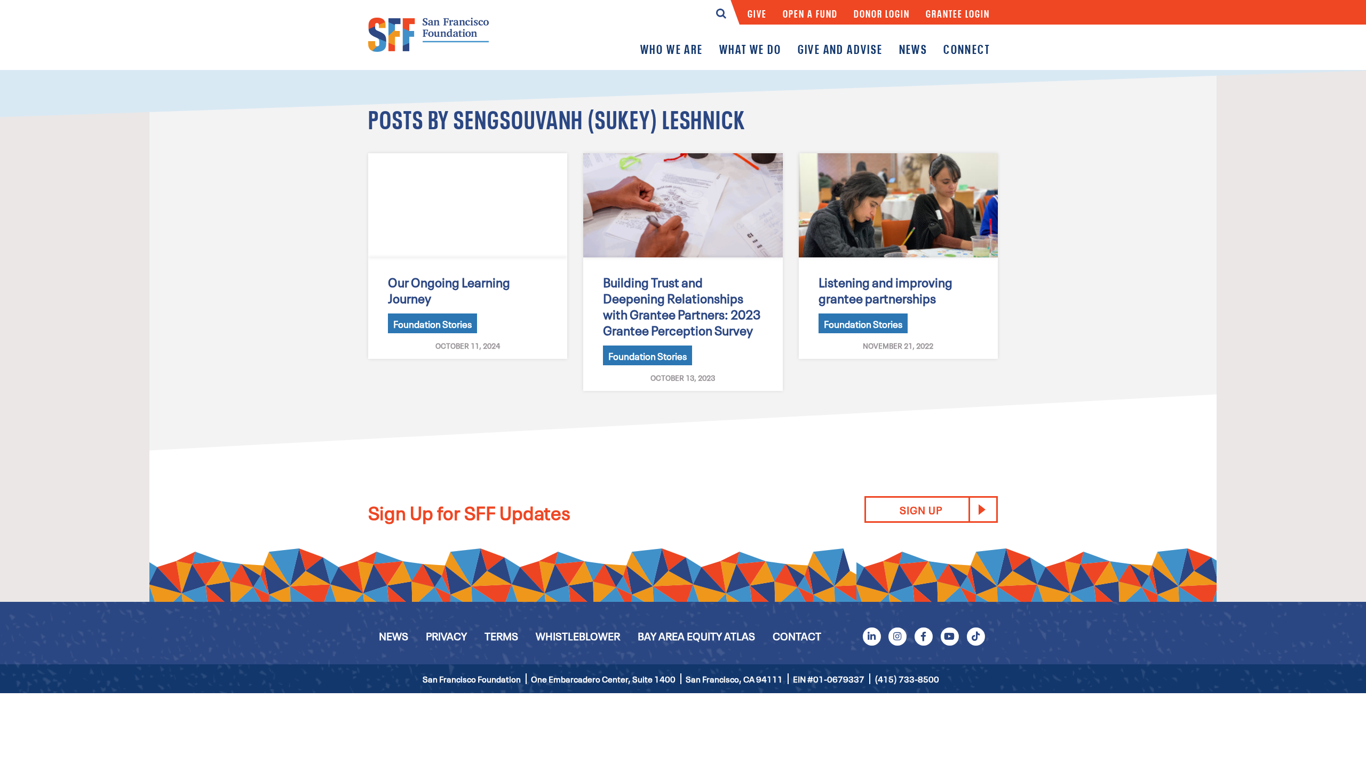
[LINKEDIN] (871, 636)
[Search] (721, 16)
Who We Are (671, 49)
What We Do (750, 49)
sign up (921, 509)
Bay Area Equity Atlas (696, 635)
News (913, 49)
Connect (966, 49)
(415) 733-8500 (907, 679)
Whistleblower (578, 635)
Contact (797, 635)
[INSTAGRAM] (897, 636)
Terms (501, 635)
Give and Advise (840, 49)
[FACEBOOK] (923, 636)
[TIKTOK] (975, 636)
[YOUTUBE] (950, 636)
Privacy (446, 635)
